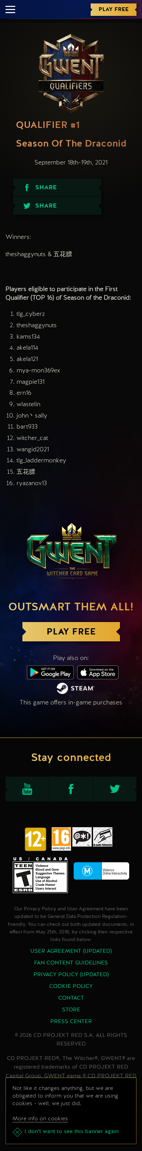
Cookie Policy (71, 986)
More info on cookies (40, 1118)
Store (71, 1010)
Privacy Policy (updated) (71, 975)
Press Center (71, 1021)
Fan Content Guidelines (71, 963)
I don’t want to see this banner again (71, 1131)
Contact (71, 998)
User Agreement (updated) (71, 951)
